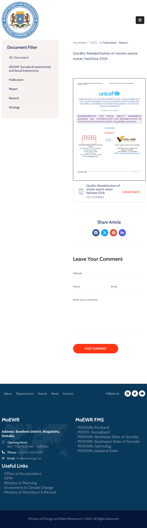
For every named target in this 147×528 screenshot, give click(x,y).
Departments (25, 393)
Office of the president (22, 473)
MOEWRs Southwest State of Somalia (109, 441)
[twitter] (135, 393)
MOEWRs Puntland (93, 427)
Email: (24, 458)
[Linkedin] (122, 232)
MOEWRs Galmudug (94, 446)
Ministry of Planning (20, 483)
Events (42, 393)
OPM (8, 478)
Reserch (14, 98)
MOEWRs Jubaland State (98, 450)
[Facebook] (95, 232)
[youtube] (142, 393)
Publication (16, 80)
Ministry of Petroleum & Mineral (30, 492)
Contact (68, 393)
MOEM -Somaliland (94, 432)
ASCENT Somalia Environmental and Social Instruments (30, 68)
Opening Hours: (18, 442)
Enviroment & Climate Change (28, 487)
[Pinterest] (113, 232)
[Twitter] (104, 232)
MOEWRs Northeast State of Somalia (108, 437)
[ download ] (131, 192)
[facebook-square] (128, 393)
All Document (19, 58)
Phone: (25, 452)
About (8, 393)
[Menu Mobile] (140, 20)
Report (13, 89)
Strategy (14, 107)
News (55, 393)
